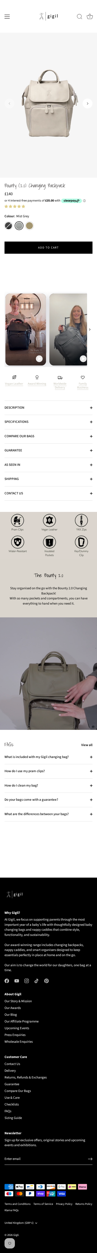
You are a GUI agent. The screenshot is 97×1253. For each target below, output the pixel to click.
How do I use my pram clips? (25, 771)
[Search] (80, 17)
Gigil (15, 1235)
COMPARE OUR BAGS (19, 436)
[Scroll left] (7, 329)
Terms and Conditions (17, 1204)
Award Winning (37, 384)
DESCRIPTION (14, 407)
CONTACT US (14, 493)
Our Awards (13, 1008)
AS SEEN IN (12, 464)
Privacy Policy (64, 1204)
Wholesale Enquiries (19, 1041)
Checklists (12, 1104)
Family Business (82, 386)
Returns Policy (83, 1204)
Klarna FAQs (11, 1210)
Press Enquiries (15, 1035)
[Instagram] (26, 980)
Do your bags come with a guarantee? (31, 799)
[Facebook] (7, 980)
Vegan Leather (14, 384)
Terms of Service (43, 1204)
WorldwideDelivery (60, 386)
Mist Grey (19, 226)
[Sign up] (90, 1159)
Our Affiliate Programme (22, 1021)
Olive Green (29, 226)
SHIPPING (12, 479)
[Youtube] (16, 980)
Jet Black (8, 226)
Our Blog (11, 1014)
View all (86, 745)
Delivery (10, 1070)
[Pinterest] (46, 980)
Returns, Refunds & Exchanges (26, 1077)
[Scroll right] (89, 329)
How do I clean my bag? (21, 785)
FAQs (8, 1111)
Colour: (17, 216)
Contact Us (12, 1064)
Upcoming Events (17, 1028)
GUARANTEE (13, 450)
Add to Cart (48, 248)
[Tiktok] (36, 980)
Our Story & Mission (18, 1001)
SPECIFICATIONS (16, 421)
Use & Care (12, 1097)
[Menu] (7, 17)
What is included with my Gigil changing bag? (37, 757)
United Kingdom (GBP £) (19, 1223)
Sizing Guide (13, 1118)
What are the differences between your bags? (37, 814)
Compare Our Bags (18, 1091)
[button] (9, 103)
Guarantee (12, 1084)
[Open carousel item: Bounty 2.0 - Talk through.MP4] (48, 329)
